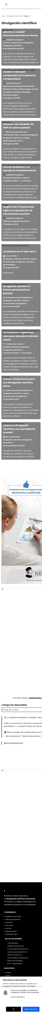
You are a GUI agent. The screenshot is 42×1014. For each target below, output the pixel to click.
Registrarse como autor (13, 917)
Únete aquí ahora (31, 1009)
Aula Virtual (9, 925)
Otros (19, 141)
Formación (9, 922)
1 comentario (25, 181)
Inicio (3, 16)
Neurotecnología (10, 95)
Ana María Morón (13, 83)
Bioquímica (24, 347)
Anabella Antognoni (14, 40)
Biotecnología (25, 89)
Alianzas (8, 928)
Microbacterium (12, 437)
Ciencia (6, 43)
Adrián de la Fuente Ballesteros (19, 297)
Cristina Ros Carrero (14, 344)
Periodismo (8, 442)
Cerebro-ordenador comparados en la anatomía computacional (19, 75)
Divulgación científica (14, 16)
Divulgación (28, 43)
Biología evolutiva (10, 89)
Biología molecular (11, 347)
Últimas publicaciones (13, 919)
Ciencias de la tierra (11, 135)
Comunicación (16, 43)
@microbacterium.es (13, 743)
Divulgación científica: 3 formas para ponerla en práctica (16, 290)
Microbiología (9, 265)
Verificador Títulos (12, 934)
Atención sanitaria (21, 259)
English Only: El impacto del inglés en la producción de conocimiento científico (18, 210)
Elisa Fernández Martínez (16, 132)
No (13, 1009)
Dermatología (9, 262)
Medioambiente (9, 141)
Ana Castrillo (11, 256)
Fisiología (26, 92)
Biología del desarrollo (24, 86)
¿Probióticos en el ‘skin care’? (19, 251)
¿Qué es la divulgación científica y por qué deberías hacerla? (19, 429)
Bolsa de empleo (11, 931)
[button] (35, 4)
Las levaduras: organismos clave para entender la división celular (20, 336)
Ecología (26, 138)
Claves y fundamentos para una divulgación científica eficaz (19, 382)
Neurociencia (8, 86)
